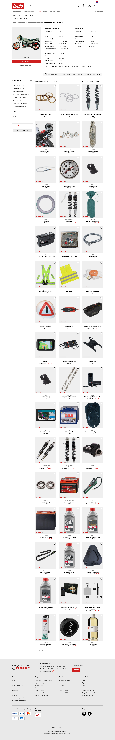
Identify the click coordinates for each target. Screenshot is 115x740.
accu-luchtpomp (93, 502)
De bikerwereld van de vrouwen (43, 680)
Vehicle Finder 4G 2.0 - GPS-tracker (69, 607)
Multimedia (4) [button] (17, 100)
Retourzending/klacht (18, 698)
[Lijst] (81, 81)
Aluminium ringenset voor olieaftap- (69, 114)
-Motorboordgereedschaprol (69, 361)
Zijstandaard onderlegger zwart (92, 432)
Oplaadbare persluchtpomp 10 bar (92, 396)
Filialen (61, 683)
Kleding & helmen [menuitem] (16, 11)
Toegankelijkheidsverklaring (89, 693)
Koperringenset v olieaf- (45, 114)
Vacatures (61, 685)
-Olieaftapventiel (46, 186)
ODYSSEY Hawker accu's (69, 502)
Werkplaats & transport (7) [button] (20, 103)
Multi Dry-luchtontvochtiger (92, 221)
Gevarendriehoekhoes (45, 326)
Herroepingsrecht (87, 688)
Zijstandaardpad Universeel (92, 572)
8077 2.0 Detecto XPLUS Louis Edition (46, 256)
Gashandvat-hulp (92, 186)
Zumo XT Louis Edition (45, 432)
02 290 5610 (23, 668)
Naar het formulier (96, 74)
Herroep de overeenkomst (19, 700)
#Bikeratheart (39, 685)
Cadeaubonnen (16, 693)
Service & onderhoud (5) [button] (19, 88)
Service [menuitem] (59, 11)
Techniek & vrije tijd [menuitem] (28, 11)
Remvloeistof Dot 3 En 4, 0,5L (69, 537)
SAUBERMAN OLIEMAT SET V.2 (69, 256)
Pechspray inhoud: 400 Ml (46, 644)
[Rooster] (79, 81)
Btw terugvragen (63, 690)
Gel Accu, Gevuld (69, 432)
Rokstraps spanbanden (45, 572)
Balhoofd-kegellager (46, 502)
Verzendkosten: (46, 733)
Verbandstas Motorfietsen (92, 291)
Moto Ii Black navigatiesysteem (69, 644)
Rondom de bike (39, 690)
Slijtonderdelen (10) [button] (18, 85)
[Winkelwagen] (101, 6)
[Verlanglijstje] (95, 6)
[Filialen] (83, 6)
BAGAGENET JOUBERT (45, 151)
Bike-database (16, 688)
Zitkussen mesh (92, 361)
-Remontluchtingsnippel (92, 151)
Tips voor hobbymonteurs (42, 683)
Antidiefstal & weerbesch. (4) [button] (21, 94)
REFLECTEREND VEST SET (45, 291)
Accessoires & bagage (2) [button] (20, 91)
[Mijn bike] (89, 6)
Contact (14, 680)
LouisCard (14, 695)
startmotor (92, 467)
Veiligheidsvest (69, 291)
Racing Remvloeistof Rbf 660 (93, 537)
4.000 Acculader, (69, 326)
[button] (99, 2)
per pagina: (50, 81)
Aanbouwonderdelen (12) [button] (20, 106)
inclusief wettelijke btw (58, 731)
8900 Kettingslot (93, 256)
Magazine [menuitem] (52, 11)
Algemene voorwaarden (88, 683)
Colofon (84, 680)
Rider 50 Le (45, 361)
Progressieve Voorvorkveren (69, 396)
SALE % (18, 125)
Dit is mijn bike (26, 61)
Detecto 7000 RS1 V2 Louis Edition (92, 326)
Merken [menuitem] (45, 11)
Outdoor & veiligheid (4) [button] (19, 97)
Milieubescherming (87, 695)
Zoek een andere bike (25, 65)
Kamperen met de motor (42, 695)
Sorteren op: (88, 81)
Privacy (84, 685)
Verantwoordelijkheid (64, 693)
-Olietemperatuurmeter (69, 186)
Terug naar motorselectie (20, 18)
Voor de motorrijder (40, 693)
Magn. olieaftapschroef (69, 151)
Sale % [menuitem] (38, 11)
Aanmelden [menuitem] (100, 11)
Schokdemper (69, 221)
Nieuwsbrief (15, 690)
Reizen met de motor (41, 688)
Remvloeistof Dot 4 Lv (69, 572)
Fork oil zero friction (92, 644)
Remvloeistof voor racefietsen (46, 607)
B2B (13, 683)
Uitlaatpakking (45, 221)
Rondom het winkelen (65, 688)
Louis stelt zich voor (64, 680)
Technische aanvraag (18, 685)
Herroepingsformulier (88, 690)
